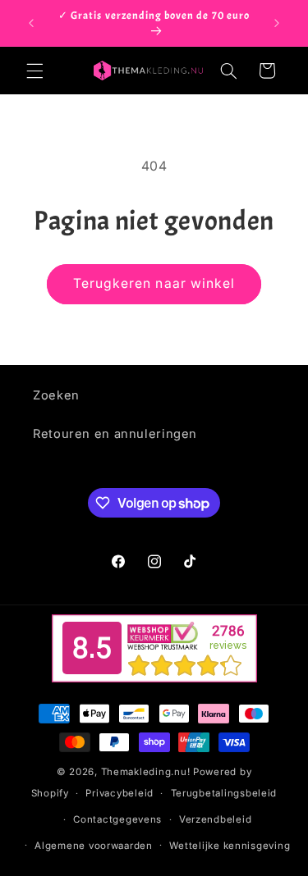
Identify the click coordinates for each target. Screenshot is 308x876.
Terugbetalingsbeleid (224, 793)
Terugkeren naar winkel (154, 283)
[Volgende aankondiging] (277, 23)
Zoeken (56, 395)
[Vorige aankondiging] (31, 23)
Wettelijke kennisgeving (229, 845)
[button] (34, 70)
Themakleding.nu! (146, 772)
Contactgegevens (117, 819)
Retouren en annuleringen (115, 434)
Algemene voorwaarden (93, 845)
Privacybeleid (119, 793)
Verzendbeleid (215, 819)
